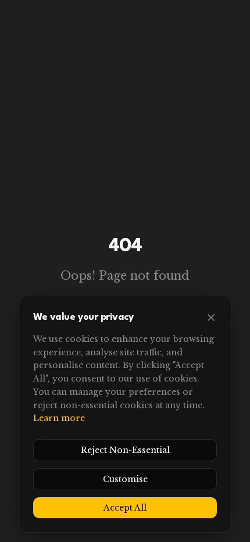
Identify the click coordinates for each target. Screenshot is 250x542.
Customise (125, 479)
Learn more (59, 418)
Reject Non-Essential (125, 450)
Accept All (125, 507)
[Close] (211, 317)
